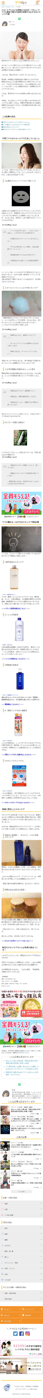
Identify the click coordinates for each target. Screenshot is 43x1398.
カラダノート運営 (34, 1113)
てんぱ (37, 1158)
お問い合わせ (33, 1389)
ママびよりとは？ (19, 1386)
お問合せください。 (24, 1053)
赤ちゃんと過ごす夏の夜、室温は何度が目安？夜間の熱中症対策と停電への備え (26, 1110)
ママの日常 (18, 7)
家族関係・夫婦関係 (28, 1107)
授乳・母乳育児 (30, 1116)
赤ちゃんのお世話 (21, 1116)
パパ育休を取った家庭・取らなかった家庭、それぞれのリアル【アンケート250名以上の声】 (26, 1120)
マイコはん (36, 1149)
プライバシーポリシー (21, 1389)
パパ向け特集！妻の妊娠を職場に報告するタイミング (26, 1155)
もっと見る (21, 1191)
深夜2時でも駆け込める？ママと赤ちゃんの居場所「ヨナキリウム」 (26, 1129)
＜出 (3, 594)
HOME (3, 7)
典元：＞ (10, 594)
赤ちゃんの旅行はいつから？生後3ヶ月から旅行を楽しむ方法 (26, 1165)
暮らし (13, 7)
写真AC (8, 986)
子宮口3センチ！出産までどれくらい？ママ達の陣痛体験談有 (26, 1174)
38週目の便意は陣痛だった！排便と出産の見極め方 (26, 1184)
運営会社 (28, 1386)
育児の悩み (8, 7)
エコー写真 (20, 1142)
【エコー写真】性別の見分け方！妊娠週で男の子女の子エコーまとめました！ (26, 1146)
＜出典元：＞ (10, 695)
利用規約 (35, 1386)
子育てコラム (29, 1161)
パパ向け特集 (21, 1152)
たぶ (10, 21)
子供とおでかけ (21, 1161)
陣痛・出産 (19, 1171)
